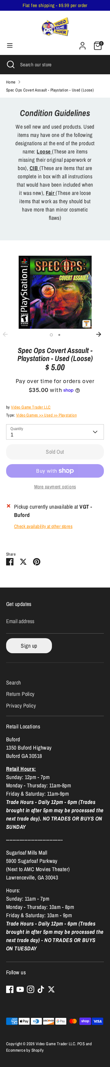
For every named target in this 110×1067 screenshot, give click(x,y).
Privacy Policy (21, 705)
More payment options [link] (55, 486)
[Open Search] (10, 64)
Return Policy (20, 694)
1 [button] (51, 334)
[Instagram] (30, 989)
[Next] (101, 334)
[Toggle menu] (10, 45)
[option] (55, 292)
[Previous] (8, 334)
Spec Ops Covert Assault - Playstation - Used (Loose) (50, 90)
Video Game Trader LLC (30, 407)
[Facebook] (9, 989)
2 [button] (59, 335)
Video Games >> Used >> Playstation (46, 415)
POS (81, 1043)
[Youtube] (20, 989)
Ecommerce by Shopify (25, 1050)
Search (13, 682)
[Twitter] (51, 989)
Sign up (29, 646)
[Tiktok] (41, 989)
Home (11, 82)
